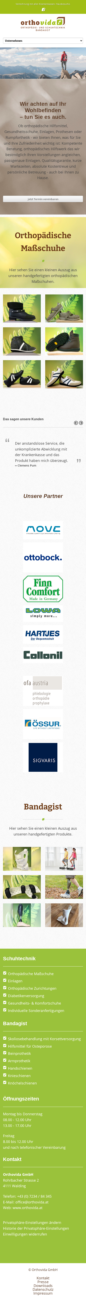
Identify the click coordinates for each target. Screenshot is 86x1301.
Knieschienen (19, 1075)
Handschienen (20, 1068)
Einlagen (15, 981)
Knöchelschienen (22, 1083)
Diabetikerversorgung (26, 995)
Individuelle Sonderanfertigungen (36, 1010)
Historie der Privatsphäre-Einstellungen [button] (36, 1228)
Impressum (43, 1293)
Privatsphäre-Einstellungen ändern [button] (32, 1222)
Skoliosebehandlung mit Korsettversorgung (44, 1038)
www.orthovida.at (27, 1207)
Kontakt (43, 1278)
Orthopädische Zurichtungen (32, 988)
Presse (43, 1281)
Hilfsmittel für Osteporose (30, 1046)
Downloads (43, 1285)
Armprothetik (19, 1060)
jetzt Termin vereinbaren (43, 199)
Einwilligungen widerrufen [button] (25, 1234)
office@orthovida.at (31, 1202)
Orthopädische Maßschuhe (31, 973)
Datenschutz (43, 1289)
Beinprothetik (19, 1053)
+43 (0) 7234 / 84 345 (34, 1196)
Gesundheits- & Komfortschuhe (34, 1003)
